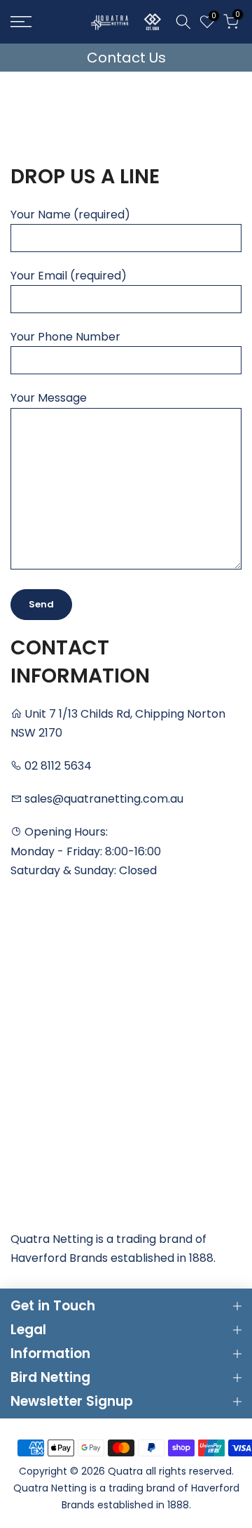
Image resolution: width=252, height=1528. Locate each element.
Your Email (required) (68, 276)
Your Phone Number (65, 337)
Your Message (48, 398)
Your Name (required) (70, 214)
